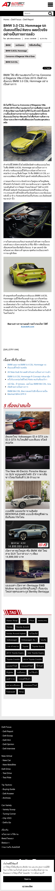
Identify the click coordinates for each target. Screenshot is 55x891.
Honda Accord (22, 626)
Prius (31, 620)
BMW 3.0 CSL (12, 62)
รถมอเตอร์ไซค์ (30, 685)
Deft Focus (16, 19)
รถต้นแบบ (20, 45)
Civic (23, 620)
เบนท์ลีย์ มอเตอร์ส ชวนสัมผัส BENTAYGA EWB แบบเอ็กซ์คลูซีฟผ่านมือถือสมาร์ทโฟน (26, 514)
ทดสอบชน (42, 620)
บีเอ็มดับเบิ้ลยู (35, 45)
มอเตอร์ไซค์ (11, 665)
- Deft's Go (6, 822)
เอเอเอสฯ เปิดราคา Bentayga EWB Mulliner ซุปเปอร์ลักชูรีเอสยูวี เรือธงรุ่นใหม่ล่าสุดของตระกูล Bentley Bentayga (27, 588)
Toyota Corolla (13, 659)
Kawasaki (10, 691)
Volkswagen (12, 639)
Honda (9, 626)
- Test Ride (6, 777)
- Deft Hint (6, 739)
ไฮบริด (43, 639)
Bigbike (9, 672)
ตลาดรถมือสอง (13, 685)
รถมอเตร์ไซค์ (27, 665)
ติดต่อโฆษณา (8, 838)
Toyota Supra (38, 646)
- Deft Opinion (8, 744)
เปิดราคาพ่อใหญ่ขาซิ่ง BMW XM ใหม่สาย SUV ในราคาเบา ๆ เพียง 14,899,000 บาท (26, 553)
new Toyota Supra (35, 652)
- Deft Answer (8, 793)
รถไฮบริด (33, 633)
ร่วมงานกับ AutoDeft (11, 847)
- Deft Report (7, 731)
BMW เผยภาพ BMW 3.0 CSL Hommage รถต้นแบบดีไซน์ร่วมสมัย (27, 366)
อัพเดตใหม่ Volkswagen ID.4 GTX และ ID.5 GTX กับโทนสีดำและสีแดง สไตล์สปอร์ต (26, 439)
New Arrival (7, 755)
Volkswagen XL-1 (29, 639)
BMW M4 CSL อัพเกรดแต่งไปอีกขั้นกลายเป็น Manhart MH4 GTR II (27, 392)
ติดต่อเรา (6, 842)
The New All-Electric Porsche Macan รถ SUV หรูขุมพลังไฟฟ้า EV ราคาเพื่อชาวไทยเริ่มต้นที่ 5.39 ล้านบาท (26, 474)
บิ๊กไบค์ (39, 665)
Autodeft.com (27, 326)
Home (6, 19)
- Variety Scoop (8, 809)
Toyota (25, 646)
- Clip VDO (6, 818)
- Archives (6, 797)
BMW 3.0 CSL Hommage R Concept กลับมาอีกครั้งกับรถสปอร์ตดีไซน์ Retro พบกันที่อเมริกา (29, 378)
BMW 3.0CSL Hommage (16, 50)
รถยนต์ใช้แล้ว (24, 678)
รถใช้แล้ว (33, 672)
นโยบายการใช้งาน (10, 834)
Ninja (21, 691)
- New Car (6, 760)
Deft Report (28, 19)
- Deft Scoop (7, 735)
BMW (8, 45)
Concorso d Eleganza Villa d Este (20, 56)
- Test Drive (7, 773)
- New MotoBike (9, 764)
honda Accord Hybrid (16, 633)
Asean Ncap (12, 620)
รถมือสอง (21, 672)
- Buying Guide (8, 789)
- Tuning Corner (9, 813)
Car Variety (7, 805)
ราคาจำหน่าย (12, 646)
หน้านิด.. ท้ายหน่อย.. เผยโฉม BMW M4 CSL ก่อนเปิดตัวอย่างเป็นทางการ (29, 385)
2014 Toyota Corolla (32, 659)
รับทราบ (27, 879)
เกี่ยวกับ (5, 829)
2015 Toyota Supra (15, 652)
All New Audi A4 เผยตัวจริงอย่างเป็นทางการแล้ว (29, 372)
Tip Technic (7, 784)
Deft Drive (6, 768)
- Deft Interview (8, 748)
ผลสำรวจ (10, 678)
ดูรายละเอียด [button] (27, 886)
